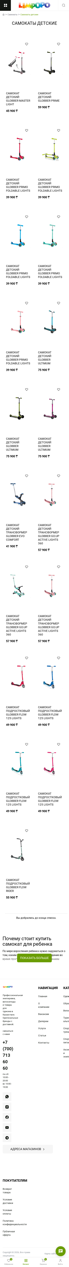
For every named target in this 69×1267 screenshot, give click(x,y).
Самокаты (12, 14)
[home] (4, 14)
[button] (26, 44)
